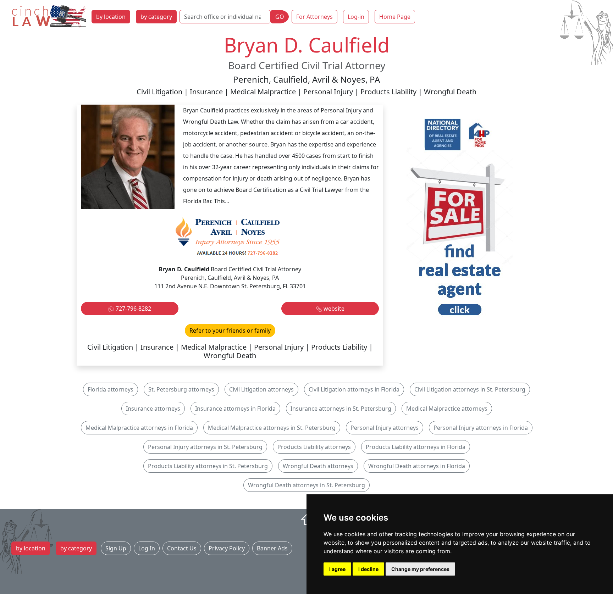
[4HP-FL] (460, 219)
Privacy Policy (227, 548)
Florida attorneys (110, 389)
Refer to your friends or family (230, 330)
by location (111, 17)
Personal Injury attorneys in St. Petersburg (205, 447)
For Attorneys (314, 17)
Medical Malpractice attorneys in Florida (139, 428)
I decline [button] (368, 569)
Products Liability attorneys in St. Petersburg (208, 466)
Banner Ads (272, 548)
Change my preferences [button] (420, 569)
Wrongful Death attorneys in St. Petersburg (306, 485)
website (334, 308)
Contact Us (182, 548)
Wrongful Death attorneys (318, 466)
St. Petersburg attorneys (181, 389)
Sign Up (115, 548)
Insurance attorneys (153, 408)
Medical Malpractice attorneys (446, 408)
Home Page (394, 17)
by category (156, 17)
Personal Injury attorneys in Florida (480, 428)
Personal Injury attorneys (384, 428)
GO (279, 17)
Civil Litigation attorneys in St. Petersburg (469, 389)
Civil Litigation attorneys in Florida (354, 389)
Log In (146, 548)
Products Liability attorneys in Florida (415, 447)
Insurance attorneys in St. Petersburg (341, 408)
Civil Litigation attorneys (261, 389)
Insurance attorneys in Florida (235, 408)
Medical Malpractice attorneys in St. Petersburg (272, 428)
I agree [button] (337, 569)
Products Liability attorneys (314, 447)
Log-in (356, 17)
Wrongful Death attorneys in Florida (416, 466)
